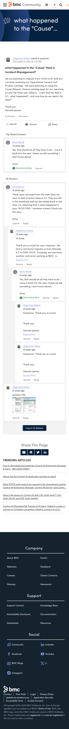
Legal (33, 694)
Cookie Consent (35, 700)
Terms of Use (44, 708)
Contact (7, 694)
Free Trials (21, 694)
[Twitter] (38, 452)
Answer (33, 124)
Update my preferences (17, 697)
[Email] (24, 452)
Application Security (43, 697)
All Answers (11, 178)
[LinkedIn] (45, 452)
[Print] (31, 452)
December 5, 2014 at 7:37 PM (27, 61)
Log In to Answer (34, 427)
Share (55, 124)
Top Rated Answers (16, 134)
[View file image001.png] (24, 405)
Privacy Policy (47, 694)
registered (35, 715)
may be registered (54, 715)
